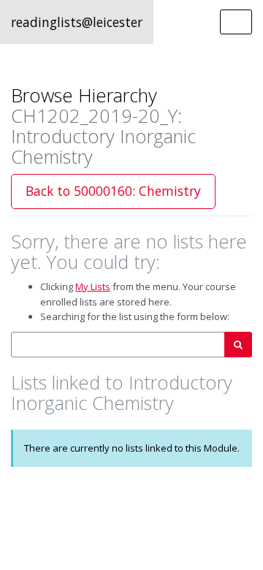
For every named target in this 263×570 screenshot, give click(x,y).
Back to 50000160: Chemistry (113, 191)
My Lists (92, 286)
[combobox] (118, 344)
